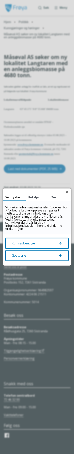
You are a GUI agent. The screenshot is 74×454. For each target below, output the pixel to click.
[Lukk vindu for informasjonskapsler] (67, 192)
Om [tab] (53, 197)
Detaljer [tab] (34, 197)
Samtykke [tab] (12, 197)
